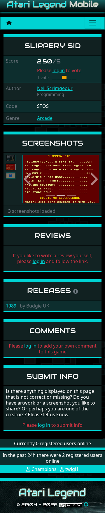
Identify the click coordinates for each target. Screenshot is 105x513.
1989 (11, 306)
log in (58, 70)
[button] (28, 179)
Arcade (44, 118)
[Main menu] (93, 23)
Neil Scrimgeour (55, 88)
